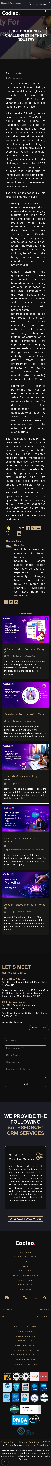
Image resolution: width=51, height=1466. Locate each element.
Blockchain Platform (25, 1364)
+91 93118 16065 (17, 973)
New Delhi (7, 1309)
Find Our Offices (39, 1028)
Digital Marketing (25, 1336)
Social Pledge (25, 1280)
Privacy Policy (9, 1442)
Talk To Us (25, 1289)
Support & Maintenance (25, 1275)
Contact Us (47, 31)
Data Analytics (25, 1341)
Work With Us (25, 1285)
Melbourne (43, 1316)
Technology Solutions (25, 1256)
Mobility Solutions (25, 1345)
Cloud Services (25, 1331)
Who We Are (25, 1252)
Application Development (25, 1350)
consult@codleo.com (12, 3)
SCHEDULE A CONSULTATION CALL (25, 1219)
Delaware (44, 1309)
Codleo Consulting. (38, 1445)
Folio (25, 1261)
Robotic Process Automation (25, 1355)
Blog (25, 1266)
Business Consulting (25, 1326)
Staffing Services (25, 1359)
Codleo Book (25, 1271)
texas (5, 1316)
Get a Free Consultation (39, 5)
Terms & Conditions (29, 1442)
